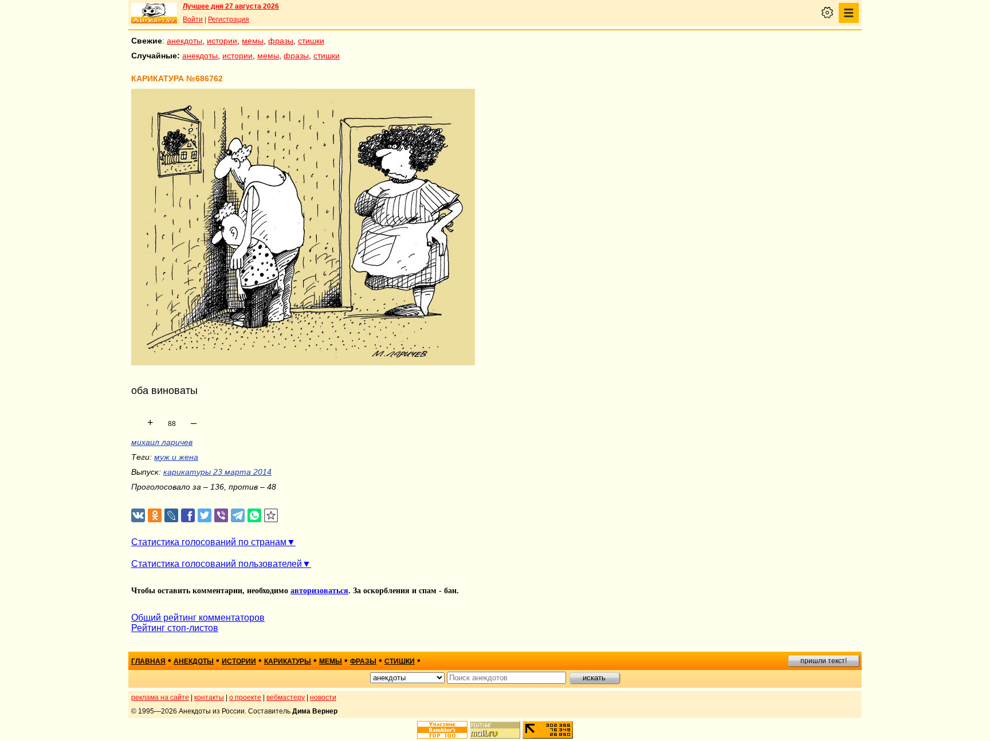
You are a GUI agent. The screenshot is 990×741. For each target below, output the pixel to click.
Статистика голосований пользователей (216, 564)
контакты (209, 697)
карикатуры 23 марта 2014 (217, 471)
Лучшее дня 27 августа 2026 (231, 6)
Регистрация (228, 19)
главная (148, 661)
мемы (253, 40)
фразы (280, 40)
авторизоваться (319, 590)
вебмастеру (285, 697)
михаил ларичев (161, 442)
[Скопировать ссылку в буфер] (271, 516)
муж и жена (176, 457)
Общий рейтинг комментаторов (198, 617)
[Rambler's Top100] (442, 730)
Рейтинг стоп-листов (174, 628)
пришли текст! (823, 661)
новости (323, 697)
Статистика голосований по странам (208, 542)
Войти (193, 19)
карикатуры (287, 661)
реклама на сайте (160, 697)
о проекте (245, 697)
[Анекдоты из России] (154, 13)
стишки (311, 40)
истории (222, 40)
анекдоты (184, 40)
